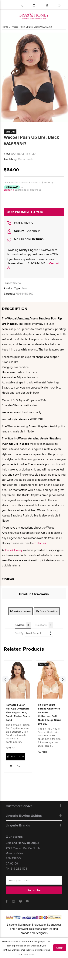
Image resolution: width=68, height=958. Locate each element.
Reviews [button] (20, 625)
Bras (24, 288)
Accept (59, 947)
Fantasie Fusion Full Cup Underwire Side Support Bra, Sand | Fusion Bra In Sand (18, 712)
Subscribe (33, 890)
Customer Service (19, 806)
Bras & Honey (13, 550)
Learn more (28, 954)
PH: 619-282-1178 (16, 869)
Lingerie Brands (18, 825)
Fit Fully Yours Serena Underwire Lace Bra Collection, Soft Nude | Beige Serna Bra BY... (49, 714)
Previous (3, 77)
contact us (39, 543)
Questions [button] (41, 625)
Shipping (9, 190)
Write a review (22, 611)
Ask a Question (49, 611)
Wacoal (16, 283)
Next (64, 77)
